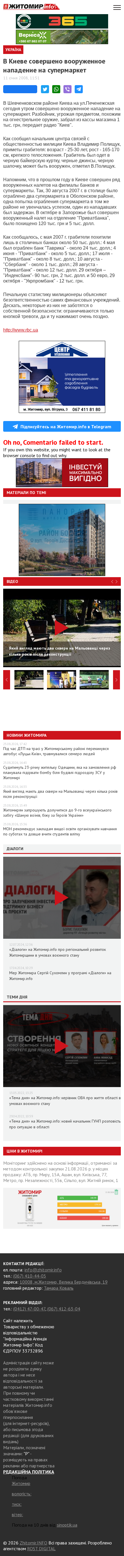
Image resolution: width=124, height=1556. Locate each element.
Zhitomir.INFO (33, 1543)
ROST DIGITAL (41, 1548)
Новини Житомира (26, 735)
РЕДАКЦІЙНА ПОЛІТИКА (28, 1472)
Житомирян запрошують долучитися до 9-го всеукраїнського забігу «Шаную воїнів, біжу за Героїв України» (57, 812)
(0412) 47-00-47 (29, 1309)
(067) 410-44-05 (29, 1276)
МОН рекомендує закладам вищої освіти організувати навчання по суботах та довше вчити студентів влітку (60, 831)
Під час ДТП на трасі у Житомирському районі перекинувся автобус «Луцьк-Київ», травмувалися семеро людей (56, 751)
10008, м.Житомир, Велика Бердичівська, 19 (64, 1282)
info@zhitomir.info (43, 1270)
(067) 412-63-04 (63, 1309)
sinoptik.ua (67, 1525)
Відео (12, 581)
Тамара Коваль (59, 1288)
